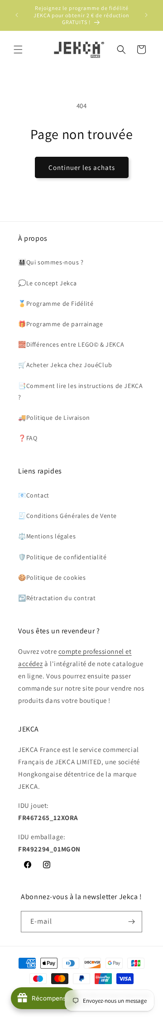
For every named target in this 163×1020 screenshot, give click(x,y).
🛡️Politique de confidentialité (62, 557)
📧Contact (33, 495)
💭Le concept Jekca (47, 283)
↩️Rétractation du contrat (57, 598)
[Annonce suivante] (146, 15)
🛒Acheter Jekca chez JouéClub (65, 365)
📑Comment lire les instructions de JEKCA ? (80, 391)
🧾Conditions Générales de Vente (67, 516)
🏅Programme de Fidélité (55, 303)
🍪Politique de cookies (52, 577)
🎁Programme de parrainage (60, 324)
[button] (18, 50)
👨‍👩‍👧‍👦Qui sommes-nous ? (51, 262)
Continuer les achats (81, 167)
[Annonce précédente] (17, 15)
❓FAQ (27, 438)
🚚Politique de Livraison (54, 417)
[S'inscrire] (132, 921)
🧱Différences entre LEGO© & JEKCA (71, 344)
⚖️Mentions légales (47, 536)
